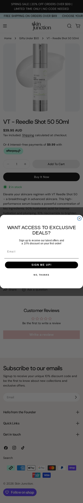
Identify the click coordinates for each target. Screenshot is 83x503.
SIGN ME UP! (41, 264)
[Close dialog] (79, 218)
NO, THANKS (41, 275)
